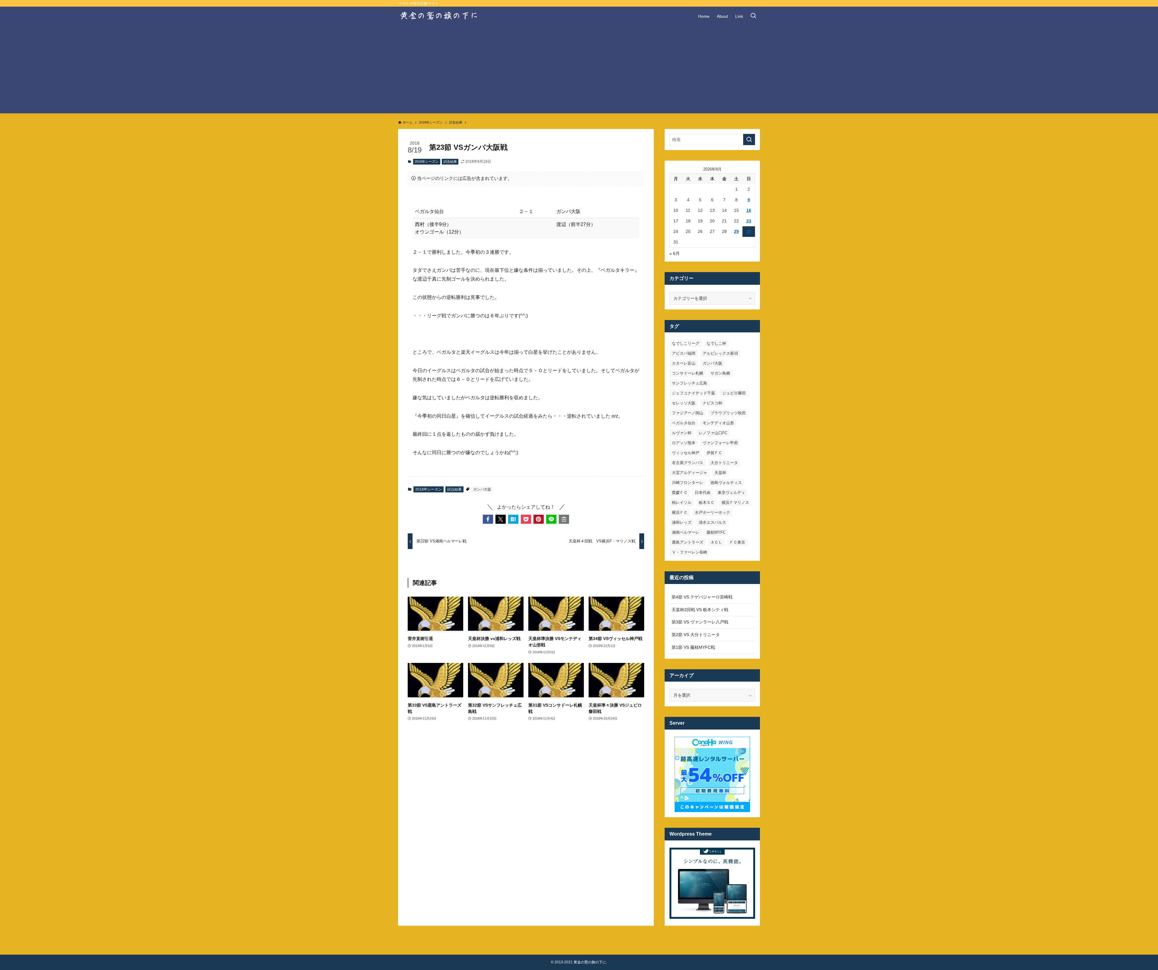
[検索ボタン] (753, 16)
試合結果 (450, 161)
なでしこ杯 (716, 343)
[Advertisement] (579, 71)
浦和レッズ (681, 522)
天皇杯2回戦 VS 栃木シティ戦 (700, 609)
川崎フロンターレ (687, 482)
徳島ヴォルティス (726, 482)
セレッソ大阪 (683, 403)
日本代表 (702, 492)
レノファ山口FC (713, 433)
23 (748, 220)
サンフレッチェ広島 (689, 383)
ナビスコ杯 (712, 403)
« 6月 (674, 253)
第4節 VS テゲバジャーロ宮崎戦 (702, 597)
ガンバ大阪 (482, 489)
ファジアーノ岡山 (687, 413)
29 (736, 231)
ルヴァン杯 (681, 433)
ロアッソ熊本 (683, 443)
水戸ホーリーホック (712, 512)
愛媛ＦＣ (680, 492)
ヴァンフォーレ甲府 (720, 443)
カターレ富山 (683, 363)
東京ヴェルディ (731, 492)
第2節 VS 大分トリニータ (696, 634)
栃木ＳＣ (706, 502)
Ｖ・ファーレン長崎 (689, 552)
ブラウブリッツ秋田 (728, 413)
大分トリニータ (724, 462)
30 (748, 231)
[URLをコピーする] (564, 519)
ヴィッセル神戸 (685, 452)
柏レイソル (681, 502)
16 (748, 210)
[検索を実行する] (749, 139)
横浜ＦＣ (680, 512)
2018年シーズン (426, 161)
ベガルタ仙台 (683, 423)
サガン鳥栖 (720, 373)
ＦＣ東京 (737, 542)
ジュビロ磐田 (734, 393)
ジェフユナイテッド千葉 (693, 393)
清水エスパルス (712, 522)
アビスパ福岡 (683, 353)
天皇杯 (720, 472)
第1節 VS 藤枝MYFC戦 (693, 647)
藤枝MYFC (716, 532)
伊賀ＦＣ (714, 452)
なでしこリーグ (685, 343)
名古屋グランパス (687, 462)
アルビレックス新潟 (720, 353)
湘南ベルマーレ (685, 532)
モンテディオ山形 (718, 423)
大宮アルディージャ (689, 472)
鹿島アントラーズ (687, 542)
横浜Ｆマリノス (735, 502)
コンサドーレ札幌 (687, 373)
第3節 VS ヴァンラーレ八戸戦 (700, 622)
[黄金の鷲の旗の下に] (439, 16)
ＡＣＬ (716, 542)
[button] (488, 519)
